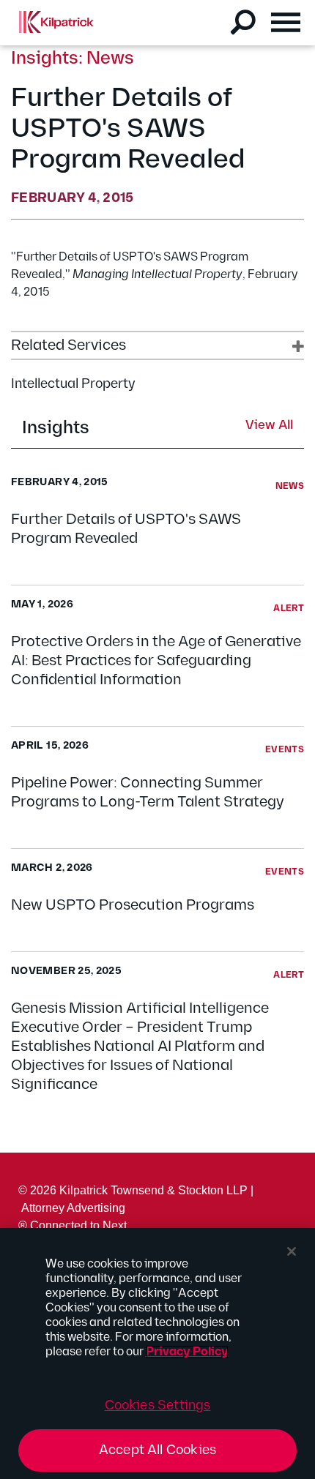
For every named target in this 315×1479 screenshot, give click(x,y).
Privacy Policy (187, 1352)
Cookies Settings (158, 1405)
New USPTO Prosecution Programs (132, 905)
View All (269, 426)
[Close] (291, 1251)
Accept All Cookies (157, 1450)
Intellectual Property (73, 384)
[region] (157, 1353)
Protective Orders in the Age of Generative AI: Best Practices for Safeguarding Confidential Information (156, 661)
